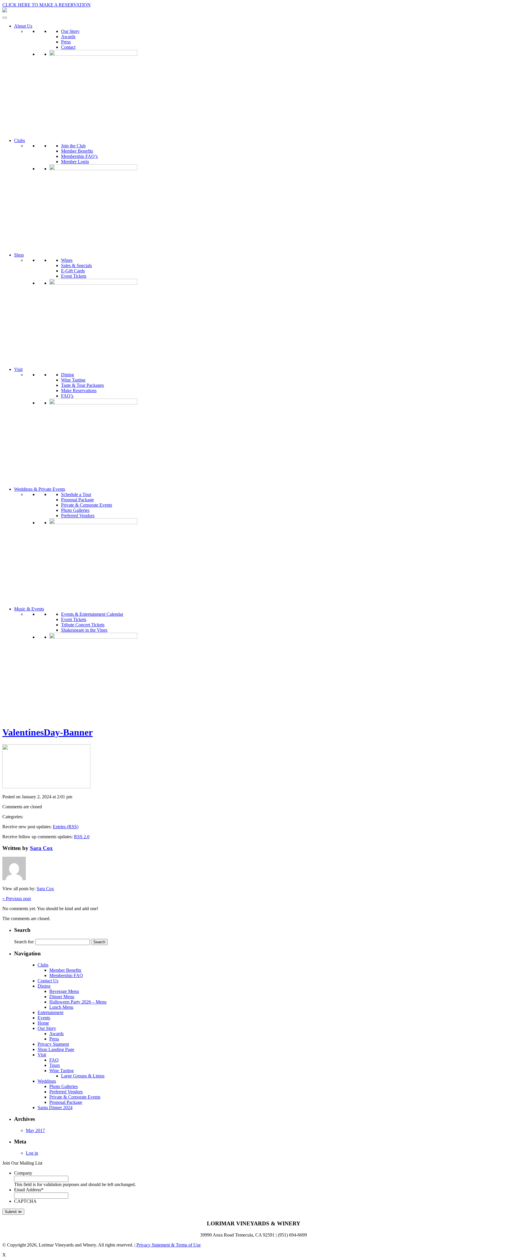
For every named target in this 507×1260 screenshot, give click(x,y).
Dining (67, 374)
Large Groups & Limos (82, 1075)
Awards (68, 36)
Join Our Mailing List (22, 1163)
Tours (54, 1065)
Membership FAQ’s (79, 156)
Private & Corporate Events (86, 504)
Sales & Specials (76, 265)
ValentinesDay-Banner (47, 732)
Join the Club (73, 145)
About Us (23, 25)
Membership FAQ (66, 975)
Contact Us (48, 980)
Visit (18, 369)
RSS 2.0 (81, 836)
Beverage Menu (64, 991)
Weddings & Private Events (39, 489)
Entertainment (50, 1012)
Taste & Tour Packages (82, 385)
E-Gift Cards (73, 270)
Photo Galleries (75, 510)
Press (66, 41)
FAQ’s (67, 395)
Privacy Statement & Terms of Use (168, 1244)
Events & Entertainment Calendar (92, 614)
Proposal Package (77, 499)
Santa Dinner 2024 (55, 1107)
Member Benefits (77, 151)
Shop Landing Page (56, 1049)
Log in (32, 1153)
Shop (19, 254)
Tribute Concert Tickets (82, 624)
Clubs (19, 140)
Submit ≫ (13, 1212)
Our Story (70, 31)
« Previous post (16, 898)
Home (43, 1023)
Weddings (47, 1081)
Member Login (75, 161)
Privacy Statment (53, 1044)
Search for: (24, 941)
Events (44, 1017)
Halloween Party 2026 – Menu (78, 1001)
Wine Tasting (73, 379)
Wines (66, 260)
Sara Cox (41, 848)
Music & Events (29, 608)
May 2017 (35, 1130)
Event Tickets (73, 276)
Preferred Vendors (77, 515)
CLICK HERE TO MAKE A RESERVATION (46, 4)
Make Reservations (79, 390)
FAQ (54, 1059)
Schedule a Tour (76, 494)
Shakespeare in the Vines (84, 630)
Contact (68, 47)
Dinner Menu (61, 996)
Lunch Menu (61, 1007)
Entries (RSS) (65, 826)
